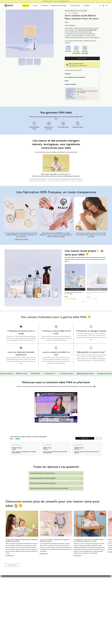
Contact (54, 578)
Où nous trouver (56, 593)
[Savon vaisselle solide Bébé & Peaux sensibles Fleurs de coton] (22, 61)
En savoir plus (9, 555)
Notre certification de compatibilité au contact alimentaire (65, 179)
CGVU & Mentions (57, 583)
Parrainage (34, 588)
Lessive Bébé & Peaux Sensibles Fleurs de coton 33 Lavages (74, 293)
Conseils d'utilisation (70, 84)
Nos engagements (36, 583)
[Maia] (9, 5)
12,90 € (66, 296)
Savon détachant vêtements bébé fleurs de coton (97, 293)
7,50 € (88, 296)
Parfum (66, 80)
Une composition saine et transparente (75, 77)
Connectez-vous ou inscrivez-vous (78, 65)
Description (68, 73)
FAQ (53, 580)
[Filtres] (96, 438)
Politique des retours (57, 590)
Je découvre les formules (21, 239)
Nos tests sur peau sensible (38, 179)
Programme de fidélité (37, 585)
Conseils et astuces (37, 580)
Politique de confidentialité (59, 585)
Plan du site (35, 578)
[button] (100, 5)
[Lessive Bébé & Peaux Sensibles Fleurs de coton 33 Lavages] (71, 93)
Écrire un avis (84, 438)
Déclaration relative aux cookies (60, 588)
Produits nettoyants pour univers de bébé (76, 10)
